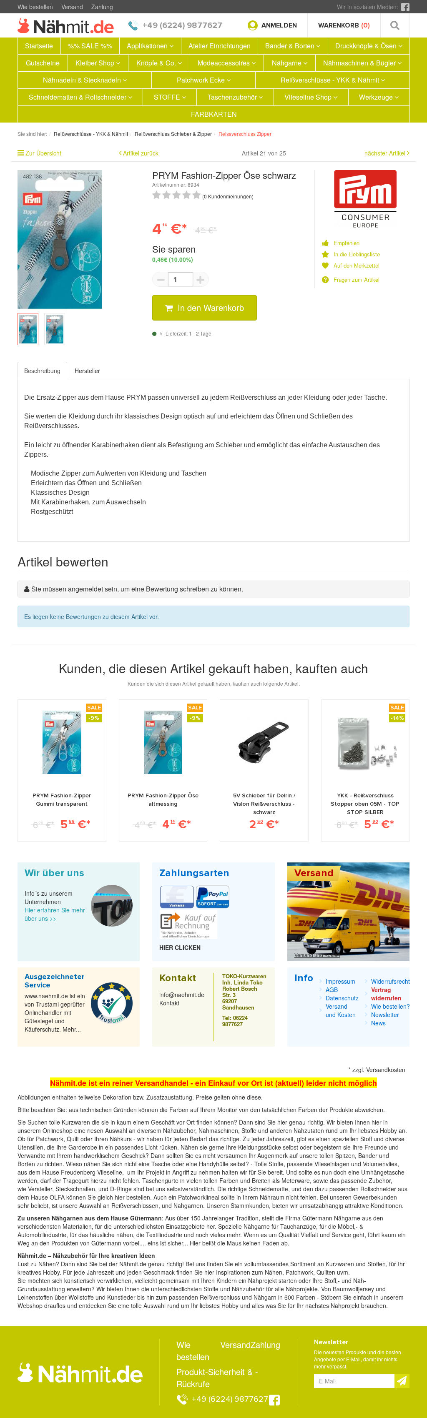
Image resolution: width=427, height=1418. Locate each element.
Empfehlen (346, 243)
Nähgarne (287, 63)
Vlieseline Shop (308, 97)
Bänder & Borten (290, 45)
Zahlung (102, 7)
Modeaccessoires (224, 63)
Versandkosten (385, 1069)
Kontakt (169, 1003)
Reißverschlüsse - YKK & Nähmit (331, 80)
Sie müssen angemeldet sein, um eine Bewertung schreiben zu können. (137, 589)
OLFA (58, 1197)
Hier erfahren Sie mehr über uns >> (55, 914)
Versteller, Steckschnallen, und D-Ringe (80, 1189)
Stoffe (276, 1164)
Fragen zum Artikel (356, 279)
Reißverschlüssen (134, 1205)
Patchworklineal (199, 1197)
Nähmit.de (132, 1264)
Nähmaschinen (218, 1130)
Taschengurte (161, 1180)
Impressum (340, 981)
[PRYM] (365, 198)
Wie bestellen (35, 7)
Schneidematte (268, 1189)
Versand (72, 7)
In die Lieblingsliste (357, 254)
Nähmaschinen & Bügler (360, 63)
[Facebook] (405, 6)
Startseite (39, 45)
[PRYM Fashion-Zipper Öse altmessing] (163, 742)
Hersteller (87, 370)
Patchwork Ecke (201, 80)
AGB (332, 989)
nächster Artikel (385, 153)
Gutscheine (43, 63)
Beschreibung (42, 370)
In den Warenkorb (209, 307)
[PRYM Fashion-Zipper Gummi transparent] (62, 742)
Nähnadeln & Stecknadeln (83, 80)
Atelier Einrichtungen (219, 45)
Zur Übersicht (43, 153)
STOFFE (168, 97)
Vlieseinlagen (332, 1164)
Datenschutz (342, 998)
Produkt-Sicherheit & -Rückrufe (217, 1378)
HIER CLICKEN (180, 947)
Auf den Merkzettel (356, 265)
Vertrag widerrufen (386, 993)
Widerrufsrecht (390, 981)
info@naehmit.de (181, 994)
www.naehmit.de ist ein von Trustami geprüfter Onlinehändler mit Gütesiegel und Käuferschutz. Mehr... (55, 1012)
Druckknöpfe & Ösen (366, 45)
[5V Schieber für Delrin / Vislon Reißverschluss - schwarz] (264, 742)
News (378, 1023)
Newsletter (385, 1014)
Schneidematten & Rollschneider (78, 97)
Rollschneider (379, 1189)
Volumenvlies (380, 1164)
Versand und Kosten (317, 954)
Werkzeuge (376, 97)
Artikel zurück (140, 153)
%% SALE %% (90, 45)
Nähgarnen (187, 1205)
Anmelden (279, 25)
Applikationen (148, 45)
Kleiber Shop (95, 63)
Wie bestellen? (390, 1006)
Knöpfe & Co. (157, 63)
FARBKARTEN (214, 114)
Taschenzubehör (233, 97)
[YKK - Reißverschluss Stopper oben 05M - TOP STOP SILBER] (365, 742)
